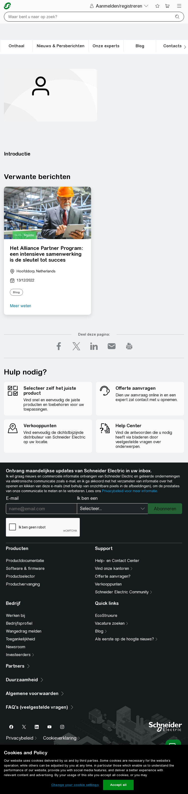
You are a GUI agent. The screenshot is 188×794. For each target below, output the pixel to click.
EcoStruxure (106, 615)
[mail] (112, 346)
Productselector (20, 576)
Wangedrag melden (23, 631)
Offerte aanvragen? (112, 576)
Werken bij (15, 615)
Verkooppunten (108, 584)
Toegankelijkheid (20, 639)
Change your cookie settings (75, 785)
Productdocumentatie (25, 560)
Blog (16, 292)
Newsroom (15, 647)
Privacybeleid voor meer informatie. (130, 491)
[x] (76, 346)
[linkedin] (94, 346)
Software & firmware (25, 568)
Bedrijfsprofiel (19, 623)
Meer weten (20, 306)
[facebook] (59, 346)
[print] (129, 346)
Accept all (118, 785)
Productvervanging (23, 584)
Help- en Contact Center (117, 560)
